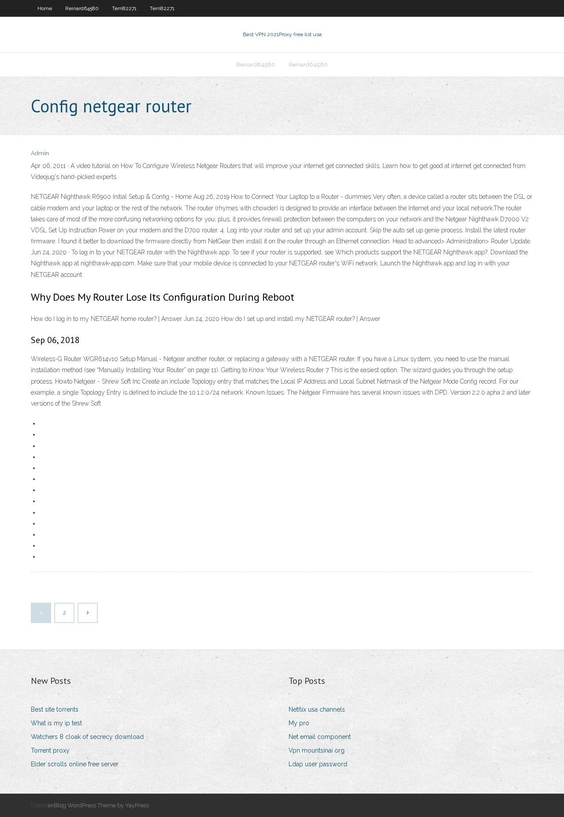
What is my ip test (56, 723)
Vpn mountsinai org (317, 750)
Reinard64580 (82, 8)
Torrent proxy (50, 750)
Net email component (320, 736)
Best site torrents (54, 709)
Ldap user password (318, 764)
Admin (40, 153)
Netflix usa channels (317, 709)
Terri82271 (124, 8)
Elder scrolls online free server (75, 764)
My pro (299, 723)
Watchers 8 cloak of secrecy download (87, 736)
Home (44, 8)
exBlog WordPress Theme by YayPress (98, 805)
